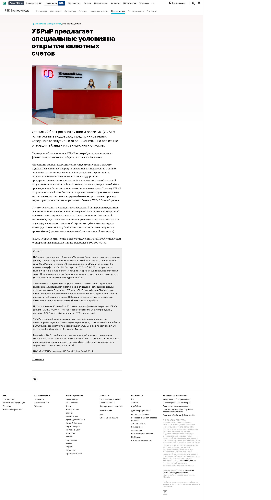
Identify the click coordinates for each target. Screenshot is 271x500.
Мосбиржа (189, 470)
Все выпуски (41, 10)
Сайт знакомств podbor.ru (142, 433)
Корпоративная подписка (111, 405)
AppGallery (136, 405)
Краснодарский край (75, 419)
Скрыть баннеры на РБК (110, 399)
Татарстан (70, 432)
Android (134, 402)
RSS (101, 414)
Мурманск (70, 449)
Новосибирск (72, 402)
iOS (132, 399)
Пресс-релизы (118, 10)
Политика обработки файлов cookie (179, 414)
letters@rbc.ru (189, 460)
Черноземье (71, 439)
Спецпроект (56, 10)
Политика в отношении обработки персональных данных (178, 410)
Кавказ (69, 443)
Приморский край (74, 453)
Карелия (69, 446)
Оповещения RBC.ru (109, 417)
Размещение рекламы (12, 409)
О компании (8, 399)
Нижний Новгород (74, 422)
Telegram (38, 405)
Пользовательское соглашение (176, 405)
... (153, 2)
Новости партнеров (99, 10)
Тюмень (69, 436)
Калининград (72, 415)
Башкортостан (72, 409)
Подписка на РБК (107, 402)
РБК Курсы (136, 436)
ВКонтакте (39, 399)
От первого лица (136, 10)
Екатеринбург (54, 24)
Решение (83, 10)
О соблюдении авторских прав (176, 402)
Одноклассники (41, 402)
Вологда (69, 412)
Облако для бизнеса (140, 414)
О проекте (151, 10)
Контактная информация (14, 402)
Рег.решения (137, 426)
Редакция (7, 405)
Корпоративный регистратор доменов (144, 418)
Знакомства (136, 429)
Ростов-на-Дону (73, 429)
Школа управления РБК (141, 440)
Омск (68, 405)
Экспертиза (70, 10)
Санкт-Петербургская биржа (175, 472)
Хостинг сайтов (138, 423)
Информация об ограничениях (176, 399)
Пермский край (73, 426)
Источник (38, 359)
